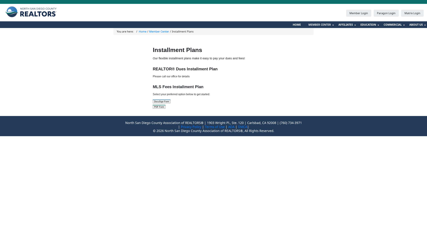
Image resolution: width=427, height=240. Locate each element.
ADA (231, 126)
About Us (416, 24)
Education (368, 24)
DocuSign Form (161, 101)
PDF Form (159, 107)
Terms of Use (215, 126)
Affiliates (345, 24)
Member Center (319, 24)
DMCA (242, 126)
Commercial (393, 24)
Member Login (358, 13)
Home (297, 24)
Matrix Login (412, 13)
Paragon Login (386, 13)
